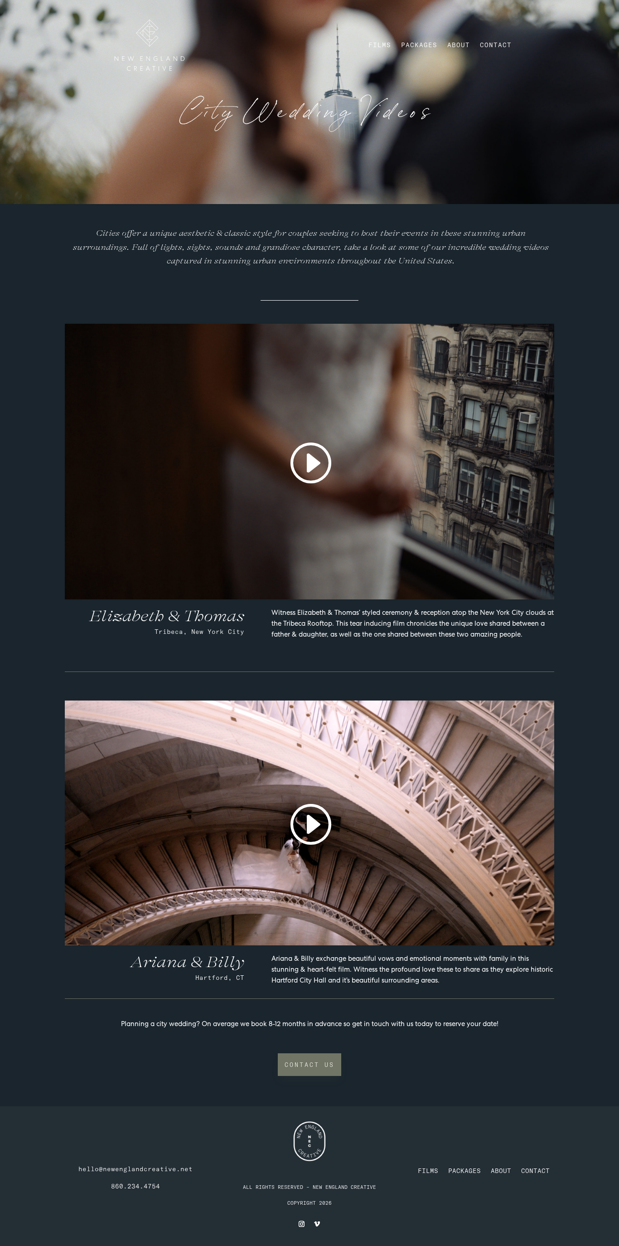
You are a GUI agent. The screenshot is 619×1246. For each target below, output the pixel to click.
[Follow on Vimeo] (317, 1224)
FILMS (379, 45)
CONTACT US (309, 1064)
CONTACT (496, 45)
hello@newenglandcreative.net (135, 1169)
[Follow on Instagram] (302, 1224)
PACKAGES (419, 45)
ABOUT (458, 45)
